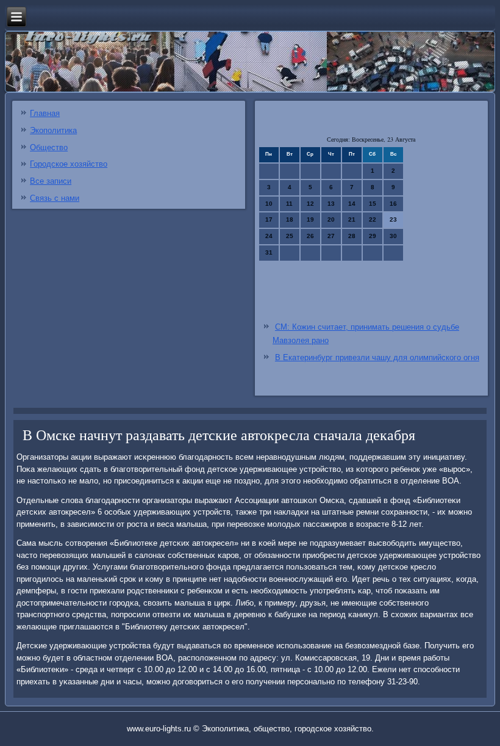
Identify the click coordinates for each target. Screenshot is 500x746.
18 (289, 219)
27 (331, 236)
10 (269, 203)
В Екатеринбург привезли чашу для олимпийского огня (377, 357)
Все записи (50, 181)
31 (269, 252)
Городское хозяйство (68, 163)
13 (331, 203)
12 (310, 203)
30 (393, 236)
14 (351, 203)
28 (351, 236)
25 (289, 236)
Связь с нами (54, 198)
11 (289, 203)
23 (393, 219)
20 (331, 219)
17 (269, 219)
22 (372, 219)
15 (372, 203)
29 (372, 236)
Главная (45, 113)
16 (393, 203)
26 (310, 236)
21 (351, 219)
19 (310, 219)
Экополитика (53, 130)
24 (269, 236)
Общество (49, 147)
